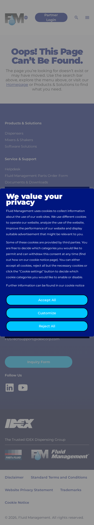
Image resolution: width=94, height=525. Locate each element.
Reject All (47, 326)
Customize (47, 313)
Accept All (47, 300)
